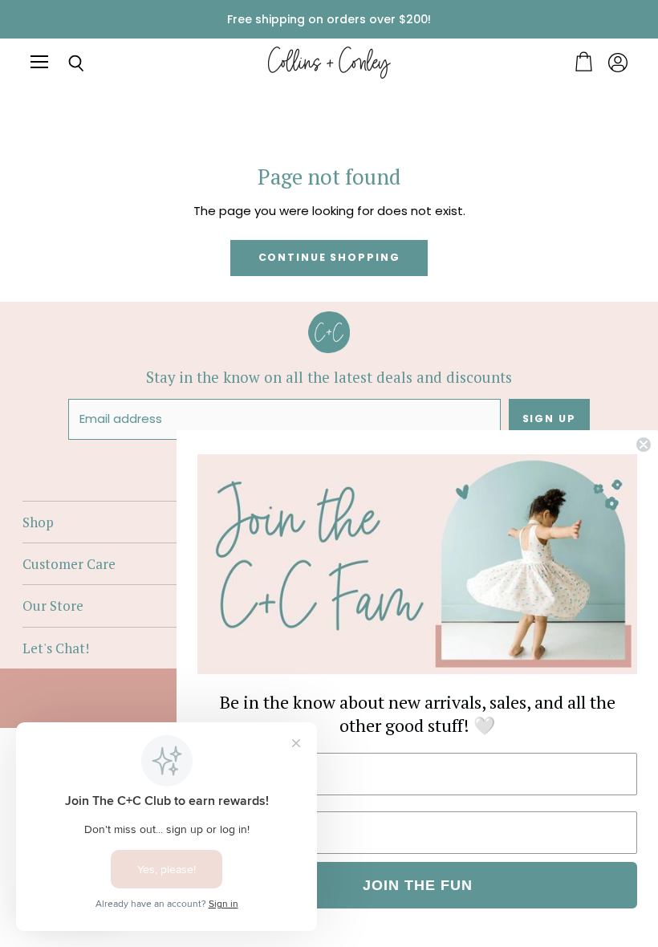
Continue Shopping (329, 257)
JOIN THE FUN (418, 885)
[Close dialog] (644, 445)
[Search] (64, 63)
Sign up (549, 418)
